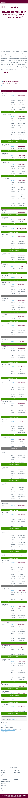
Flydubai (21, 699)
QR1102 (12, 180)
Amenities (3, 783)
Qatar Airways (21, 95)
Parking (16, 779)
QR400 (12, 661)
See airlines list (13, 719)
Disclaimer (16, 795)
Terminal (16, 770)
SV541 (12, 421)
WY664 (12, 647)
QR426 (12, 590)
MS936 (12, 266)
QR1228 (13, 316)
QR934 (12, 706)
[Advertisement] (14, 35)
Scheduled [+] (14, 296)
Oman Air (22, 647)
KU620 (12, 686)
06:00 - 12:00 (11, 729)
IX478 (12, 219)
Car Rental (17, 772)
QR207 (12, 236)
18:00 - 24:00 (4, 731)
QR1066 (13, 555)
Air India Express (21, 219)
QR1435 (13, 505)
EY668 (12, 693)
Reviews (3, 787)
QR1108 (13, 562)
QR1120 (12, 212)
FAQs (2, 789)
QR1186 (13, 606)
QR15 (13, 453)
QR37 (12, 469)
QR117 (12, 484)
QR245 (12, 300)
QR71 (13, 366)
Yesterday (3, 725)
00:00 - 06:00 (4, 729)
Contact (20, 795)
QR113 (12, 624)
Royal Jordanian (21, 255)
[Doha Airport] (3, 6)
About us (24, 795)
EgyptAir (21, 266)
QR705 (12, 533)
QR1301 (13, 348)
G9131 (12, 341)
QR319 (12, 284)
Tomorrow (12, 725)
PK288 (12, 228)
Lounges (3, 785)
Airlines (3, 777)
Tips (2, 790)
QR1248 (13, 155)
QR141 (12, 439)
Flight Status (4, 776)
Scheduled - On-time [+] (13, 111)
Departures (4, 774)
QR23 (12, 382)
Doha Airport (15, 7)
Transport (4, 779)
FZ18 (13, 699)
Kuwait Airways (21, 686)
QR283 (12, 403)
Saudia (21, 421)
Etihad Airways (21, 693)
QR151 (12, 325)
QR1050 (13, 277)
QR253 (12, 514)
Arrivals (3, 772)
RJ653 (12, 255)
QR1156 (13, 116)
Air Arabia (21, 341)
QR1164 (13, 95)
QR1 (13, 164)
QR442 (12, 146)
